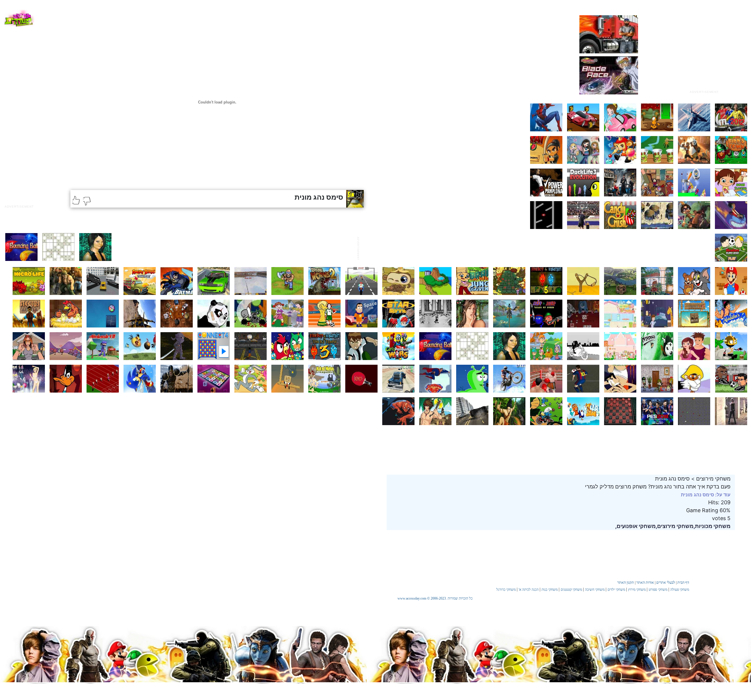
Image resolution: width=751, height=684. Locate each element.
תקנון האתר (625, 582)
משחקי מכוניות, (712, 526)
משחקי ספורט (658, 590)
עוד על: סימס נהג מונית (705, 495)
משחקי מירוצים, (675, 526)
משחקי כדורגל (506, 590)
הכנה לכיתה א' (529, 590)
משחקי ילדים (616, 590)
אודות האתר (645, 582)
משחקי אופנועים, (635, 526)
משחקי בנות (550, 590)
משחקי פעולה (679, 590)
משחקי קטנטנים (571, 590)
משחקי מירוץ (637, 590)
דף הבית (683, 582)
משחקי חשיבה (595, 590)
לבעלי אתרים (665, 582)
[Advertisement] (704, 50)
